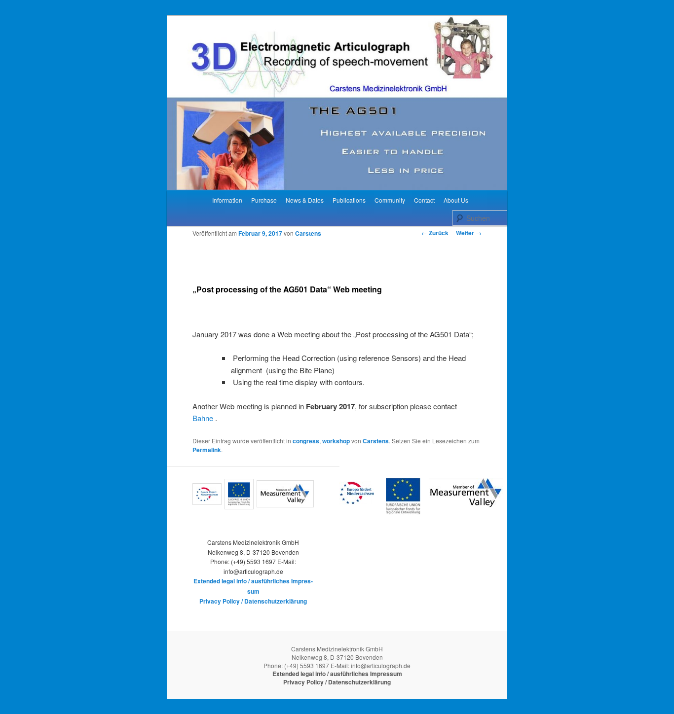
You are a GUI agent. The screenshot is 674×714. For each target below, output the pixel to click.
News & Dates (305, 200)
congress (306, 440)
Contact (424, 200)
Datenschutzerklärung (275, 601)
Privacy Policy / (221, 601)
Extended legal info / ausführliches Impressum (337, 673)
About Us (456, 200)
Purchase (264, 200)
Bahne (202, 418)
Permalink (206, 449)
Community (389, 200)
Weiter (469, 232)
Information (227, 200)
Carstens (308, 233)
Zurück (435, 232)
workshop (336, 440)
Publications (349, 200)
